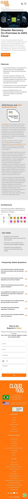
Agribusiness (14, 439)
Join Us (14, 426)
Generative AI (14, 473)
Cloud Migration (14, 478)
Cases (14, 420)
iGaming (14, 445)
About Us (14, 422)
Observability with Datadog (14, 485)
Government (14, 443)
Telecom (14, 452)
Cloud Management (14, 475)
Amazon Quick (14, 464)
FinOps (14, 471)
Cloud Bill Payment (14, 487)
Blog (14, 417)
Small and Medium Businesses (14, 448)
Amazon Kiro (14, 462)
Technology (14, 450)
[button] (3, 361)
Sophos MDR (14, 489)
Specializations (14, 424)
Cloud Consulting (14, 469)
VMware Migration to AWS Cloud (14, 480)
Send (14, 375)
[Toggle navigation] (25, 4)
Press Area (14, 429)
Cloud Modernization (14, 482)
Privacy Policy (14, 431)
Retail (14, 455)
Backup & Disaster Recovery (14, 466)
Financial (14, 441)
